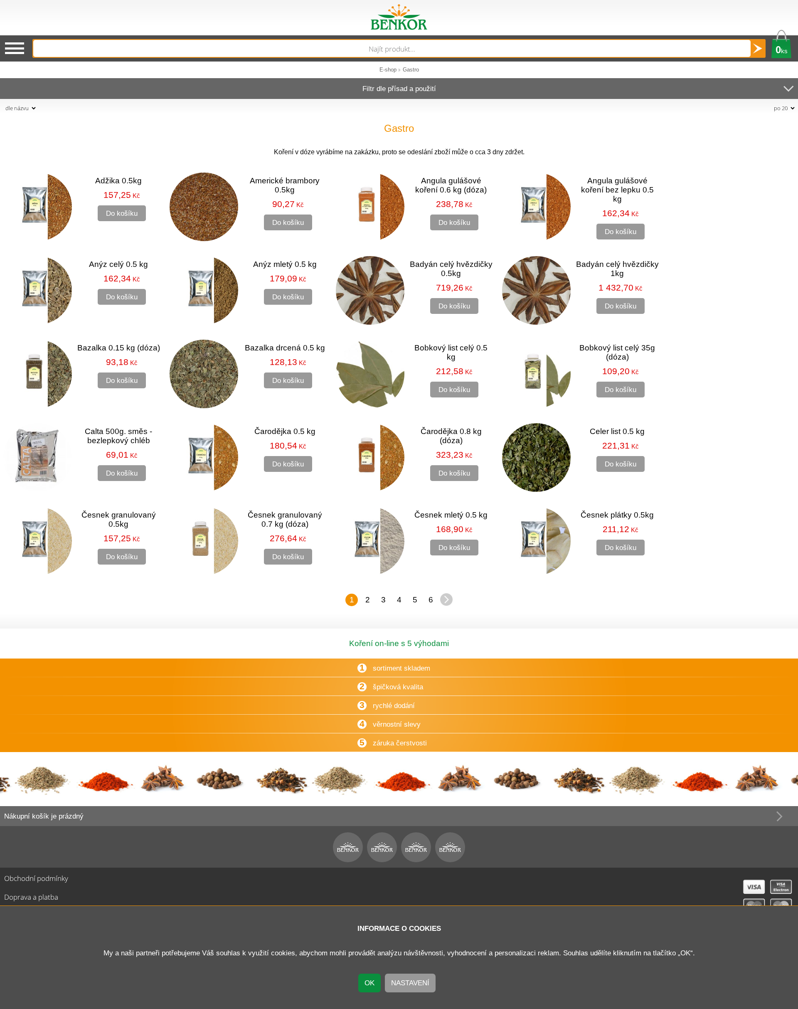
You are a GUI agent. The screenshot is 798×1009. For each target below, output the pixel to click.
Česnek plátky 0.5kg (617, 515)
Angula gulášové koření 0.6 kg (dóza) (451, 185)
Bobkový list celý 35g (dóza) (617, 352)
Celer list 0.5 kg (617, 431)
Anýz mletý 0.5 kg (285, 264)
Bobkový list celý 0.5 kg (451, 352)
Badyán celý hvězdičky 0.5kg (451, 269)
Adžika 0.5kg (118, 180)
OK (369, 983)
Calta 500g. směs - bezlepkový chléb (118, 436)
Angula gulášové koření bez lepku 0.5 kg (617, 189)
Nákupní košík (44, 816)
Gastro (411, 70)
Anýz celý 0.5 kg (118, 264)
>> (446, 599)
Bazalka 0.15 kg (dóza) (118, 347)
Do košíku (122, 213)
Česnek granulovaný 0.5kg (118, 519)
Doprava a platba (31, 897)
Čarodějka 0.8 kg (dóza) (451, 436)
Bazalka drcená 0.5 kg (285, 347)
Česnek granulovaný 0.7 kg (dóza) (285, 519)
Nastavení (410, 983)
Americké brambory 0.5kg (285, 185)
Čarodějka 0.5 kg (284, 431)
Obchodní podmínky (36, 878)
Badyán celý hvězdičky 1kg (617, 269)
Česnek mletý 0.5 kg (451, 515)
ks (782, 49)
